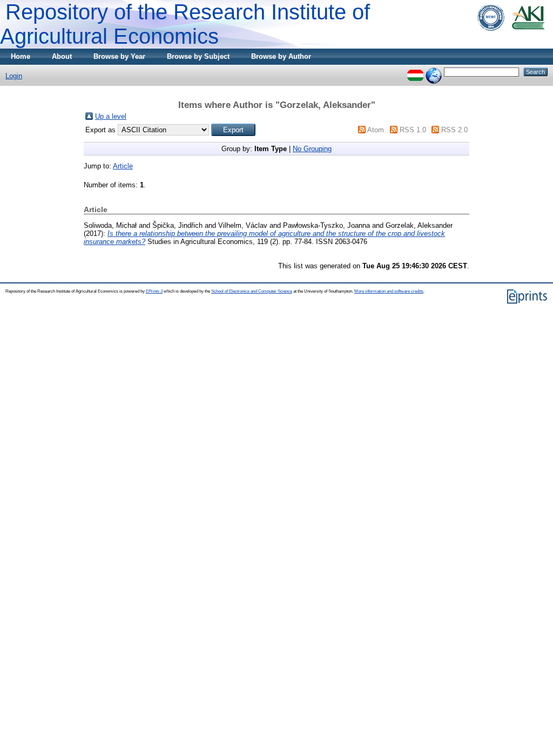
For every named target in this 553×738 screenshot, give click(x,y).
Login (13, 76)
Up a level (110, 116)
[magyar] (415, 71)
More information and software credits (388, 291)
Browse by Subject (198, 56)
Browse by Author (281, 56)
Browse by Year (119, 56)
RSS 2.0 (454, 130)
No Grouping (312, 149)
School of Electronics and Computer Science (251, 291)
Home (20, 56)
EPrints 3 (154, 291)
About (62, 56)
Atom (375, 130)
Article (123, 166)
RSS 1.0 (413, 130)
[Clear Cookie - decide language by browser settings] (434, 71)
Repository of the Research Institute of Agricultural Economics (185, 24)
